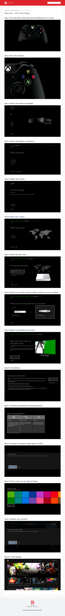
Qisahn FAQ (29, 606)
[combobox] (54, 3)
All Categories (7, 10)
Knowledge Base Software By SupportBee (32, 610)
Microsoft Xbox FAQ (15, 10)
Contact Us (35, 606)
